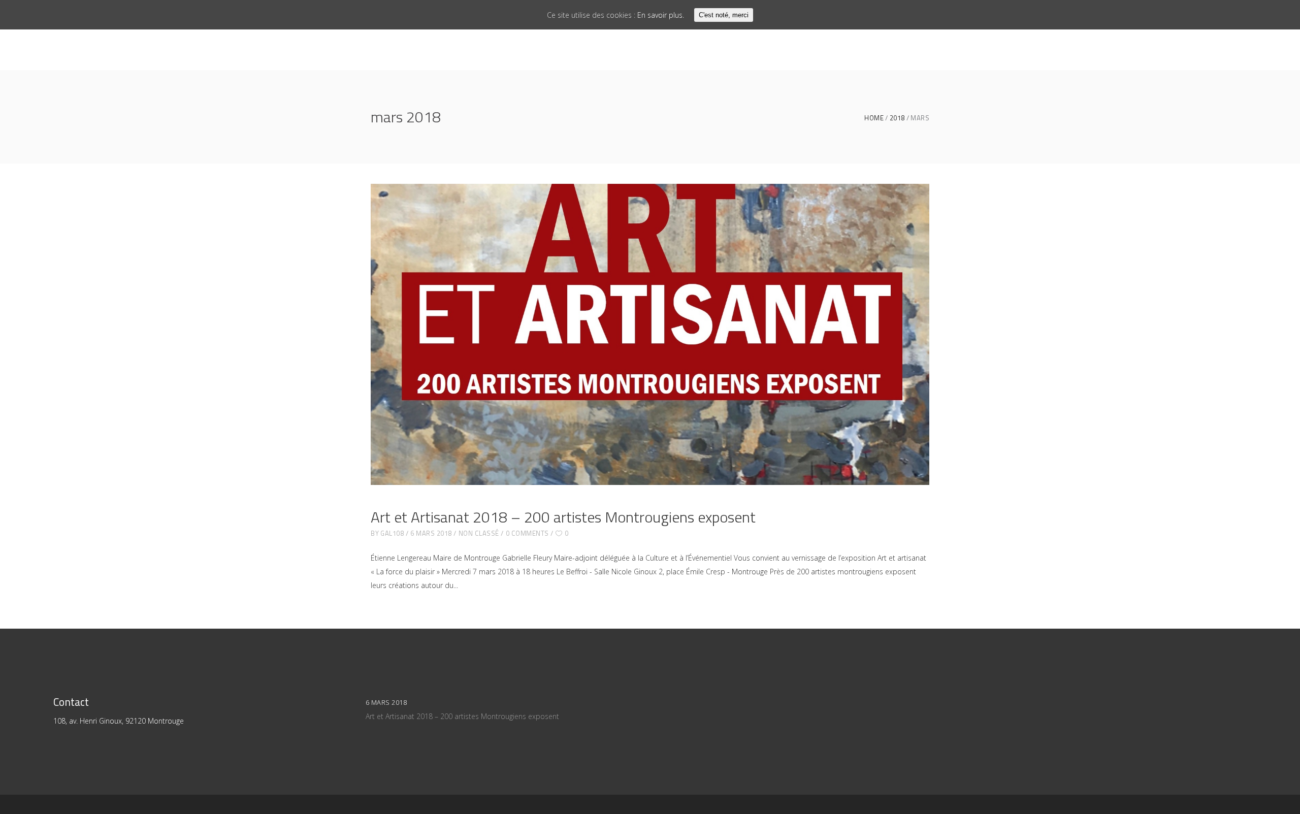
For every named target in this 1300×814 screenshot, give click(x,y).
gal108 (392, 533)
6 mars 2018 (431, 533)
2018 (897, 118)
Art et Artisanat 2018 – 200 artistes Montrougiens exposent (563, 517)
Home (874, 118)
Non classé (479, 533)
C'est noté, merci (724, 15)
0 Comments (527, 533)
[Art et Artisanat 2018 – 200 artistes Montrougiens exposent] (650, 334)
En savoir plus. (660, 15)
